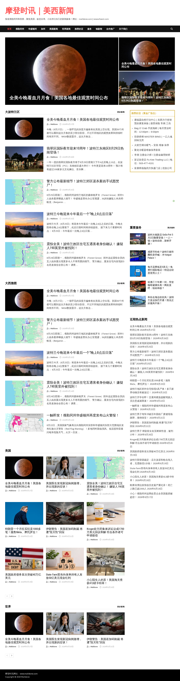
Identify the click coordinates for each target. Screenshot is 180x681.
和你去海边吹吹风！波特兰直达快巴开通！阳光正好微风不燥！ (161, 300)
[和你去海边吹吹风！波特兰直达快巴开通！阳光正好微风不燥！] (138, 297)
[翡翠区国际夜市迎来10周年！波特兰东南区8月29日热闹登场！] (147, 88)
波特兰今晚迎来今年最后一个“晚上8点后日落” (80, 214)
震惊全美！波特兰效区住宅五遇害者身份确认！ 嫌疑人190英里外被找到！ (106, 486)
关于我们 (123, 29)
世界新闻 (66, 29)
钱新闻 (99, 29)
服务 (89, 29)
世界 (8, 606)
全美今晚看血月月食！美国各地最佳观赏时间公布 (83, 119)
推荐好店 (79, 29)
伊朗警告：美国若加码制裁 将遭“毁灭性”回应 (64, 530)
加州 (43, 29)
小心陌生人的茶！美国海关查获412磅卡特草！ (105, 581)
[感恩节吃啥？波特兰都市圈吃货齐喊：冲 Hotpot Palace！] (138, 252)
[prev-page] (7, 596)
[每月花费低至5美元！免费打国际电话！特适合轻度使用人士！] (138, 267)
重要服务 (136, 227)
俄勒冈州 (20, 29)
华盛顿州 (32, 29)
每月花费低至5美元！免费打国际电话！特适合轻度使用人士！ (161, 269)
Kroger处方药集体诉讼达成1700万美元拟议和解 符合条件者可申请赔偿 (105, 532)
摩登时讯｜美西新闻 (39, 10)
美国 (8, 450)
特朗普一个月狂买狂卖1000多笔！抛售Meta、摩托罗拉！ (23, 530)
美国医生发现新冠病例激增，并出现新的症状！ (64, 485)
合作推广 (110, 29)
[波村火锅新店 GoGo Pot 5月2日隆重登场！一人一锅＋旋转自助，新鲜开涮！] (138, 235)
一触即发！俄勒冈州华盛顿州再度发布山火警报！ (83, 415)
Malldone (54, 124)
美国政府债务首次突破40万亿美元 (148, 451)
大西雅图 (11, 283)
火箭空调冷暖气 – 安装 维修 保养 (151, 145)
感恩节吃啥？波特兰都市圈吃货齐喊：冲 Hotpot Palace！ (161, 254)
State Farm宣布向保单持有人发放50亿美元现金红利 (64, 576)
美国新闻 (53, 29)
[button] (7, 71)
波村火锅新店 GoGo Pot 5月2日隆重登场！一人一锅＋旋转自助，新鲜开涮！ (160, 239)
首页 (9, 29)
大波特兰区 (12, 112)
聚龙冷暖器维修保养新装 (147, 150)
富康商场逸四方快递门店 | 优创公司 (153, 168)
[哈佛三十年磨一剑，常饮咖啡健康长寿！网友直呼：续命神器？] (138, 282)
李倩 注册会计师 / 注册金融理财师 (152, 155)
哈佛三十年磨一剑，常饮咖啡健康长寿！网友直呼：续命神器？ (161, 285)
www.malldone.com (29, 673)
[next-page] (12, 596)
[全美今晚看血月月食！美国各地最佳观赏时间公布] (61, 71)
